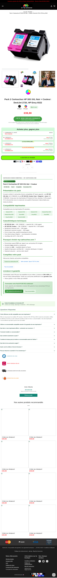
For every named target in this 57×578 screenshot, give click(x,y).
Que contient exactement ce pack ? (9, 335)
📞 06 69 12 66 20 (39, 547)
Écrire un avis (28, 395)
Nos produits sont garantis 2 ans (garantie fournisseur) (21, 547)
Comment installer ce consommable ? (10, 332)
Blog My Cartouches (38, 551)
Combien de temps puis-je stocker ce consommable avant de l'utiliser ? (18, 339)
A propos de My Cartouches (12, 567)
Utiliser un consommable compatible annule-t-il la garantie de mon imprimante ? (21, 324)
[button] (4, 79)
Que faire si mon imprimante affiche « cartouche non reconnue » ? (17, 328)
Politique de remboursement (21, 551)
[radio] (28, 133)
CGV (7, 563)
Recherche (5, 547)
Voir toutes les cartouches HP (14, 291)
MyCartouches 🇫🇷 (20, 574)
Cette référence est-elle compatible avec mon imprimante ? (15, 314)
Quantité (28, 164)
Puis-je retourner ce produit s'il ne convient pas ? (13, 350)
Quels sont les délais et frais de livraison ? (11, 347)
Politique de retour (10, 565)
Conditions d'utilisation (49, 547)
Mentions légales (10, 559)
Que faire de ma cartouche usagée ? (9, 343)
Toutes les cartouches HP (11, 261)
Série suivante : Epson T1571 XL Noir (30, 261)
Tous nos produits (8, 266)
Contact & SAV (9, 561)
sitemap (30, 551)
